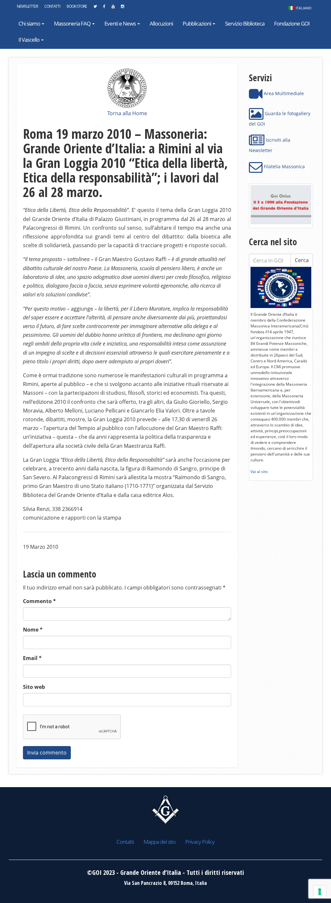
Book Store (77, 6)
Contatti (52, 6)
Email (32, 658)
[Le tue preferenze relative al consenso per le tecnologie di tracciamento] (320, 892)
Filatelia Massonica (283, 166)
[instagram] (122, 8)
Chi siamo (29, 23)
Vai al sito (259, 471)
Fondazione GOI (292, 23)
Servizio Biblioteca (244, 23)
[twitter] (95, 8)
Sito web (34, 686)
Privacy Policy (200, 841)
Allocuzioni (161, 23)
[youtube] (113, 8)
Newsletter (27, 6)
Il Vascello (29, 39)
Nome (33, 629)
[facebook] (104, 8)
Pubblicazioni (197, 23)
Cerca (302, 260)
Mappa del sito (160, 841)
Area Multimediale (283, 93)
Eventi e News (120, 23)
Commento (39, 601)
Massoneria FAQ (72, 23)
